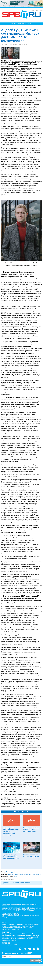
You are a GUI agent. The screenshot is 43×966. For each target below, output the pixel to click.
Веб (37, 935)
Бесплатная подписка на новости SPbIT (17, 953)
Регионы (28, 23)
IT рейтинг (25, 926)
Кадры (13, 938)
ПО (39, 937)
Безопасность (36, 874)
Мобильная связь (15, 934)
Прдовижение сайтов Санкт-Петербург (16, 883)
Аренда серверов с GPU (9, 944)
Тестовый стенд (7, 927)
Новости (4, 924)
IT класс (4, 926)
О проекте (5, 901)
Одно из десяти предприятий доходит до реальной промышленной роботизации (11, 831)
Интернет (11, 874)
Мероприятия (29, 924)
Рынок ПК (5, 937)
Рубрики (13, 23)
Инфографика (16, 929)
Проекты (36, 924)
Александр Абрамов (17, 44)
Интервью (20, 924)
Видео (30, 927)
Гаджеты (13, 940)
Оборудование (32, 937)
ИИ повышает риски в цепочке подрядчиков (31, 855)
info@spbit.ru (6, 917)
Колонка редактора (14, 926)
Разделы (21, 23)
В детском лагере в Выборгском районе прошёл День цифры (11, 856)
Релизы (25, 927)
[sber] (21, 4)
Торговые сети (22, 937)
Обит (15, 876)
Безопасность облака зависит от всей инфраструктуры (31, 829)
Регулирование (21, 938)
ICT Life (32, 926)
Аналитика (12, 924)
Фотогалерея (6, 929)
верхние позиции (8, 344)
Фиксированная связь (8, 935)
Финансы (30, 938)
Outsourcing (27, 874)
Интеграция (19, 874)
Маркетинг (13, 937)
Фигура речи (17, 927)
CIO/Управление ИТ (27, 934)
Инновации (5, 940)
